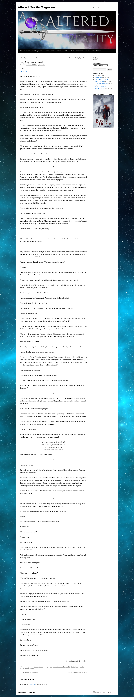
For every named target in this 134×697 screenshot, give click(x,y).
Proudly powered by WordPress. (103, 692)
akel (51, 667)
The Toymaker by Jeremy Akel (29, 58)
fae (67, 667)
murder (82, 667)
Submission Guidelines (83, 51)
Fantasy (36, 667)
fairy (69, 667)
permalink (31, 668)
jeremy (77, 667)
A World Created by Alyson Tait (77, 58)
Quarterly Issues (37, 51)
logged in (32, 684)
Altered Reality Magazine (36, 7)
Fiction (41, 667)
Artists (66, 51)
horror (73, 667)
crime (58, 667)
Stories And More (56, 51)
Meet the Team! (97, 51)
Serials (47, 51)
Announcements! (25, 51)
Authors (72, 51)
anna (54, 667)
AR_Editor (42, 65)
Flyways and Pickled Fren (101, 83)
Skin (96, 75)
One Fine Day (98, 77)
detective (62, 667)
